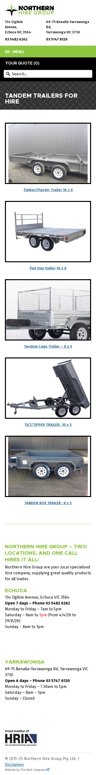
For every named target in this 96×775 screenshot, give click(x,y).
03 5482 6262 (16, 39)
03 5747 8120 (56, 39)
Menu (18, 52)
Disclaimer (14, 764)
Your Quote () (22, 63)
